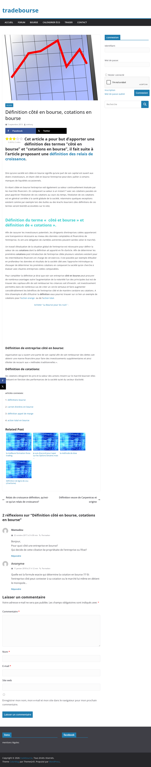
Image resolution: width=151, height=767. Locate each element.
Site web (7, 680)
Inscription (110, 90)
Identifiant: (110, 45)
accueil (9, 22)
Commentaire (11, 611)
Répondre (16, 556)
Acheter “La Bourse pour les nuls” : (51, 304)
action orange (28, 298)
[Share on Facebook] (3, 381)
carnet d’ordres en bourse (20, 406)
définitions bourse (17, 399)
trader (69, 22)
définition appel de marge (20, 413)
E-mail (6, 666)
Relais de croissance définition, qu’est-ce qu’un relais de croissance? (27, 499)
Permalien (46, 535)
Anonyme (17, 564)
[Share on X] (3, 386)
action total (48, 298)
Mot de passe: (112, 60)
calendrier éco (51, 22)
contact (82, 22)
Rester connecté (116, 75)
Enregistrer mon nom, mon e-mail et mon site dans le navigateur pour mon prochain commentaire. (49, 702)
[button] (51, 67)
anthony (29, 124)
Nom (6, 651)
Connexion (142, 92)
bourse (34, 22)
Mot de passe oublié (115, 94)
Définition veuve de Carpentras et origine (78, 499)
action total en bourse (18, 420)
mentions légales (10, 742)
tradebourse (20, 10)
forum (21, 22)
